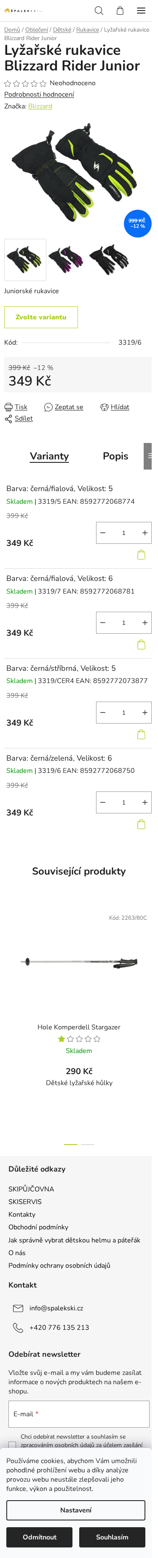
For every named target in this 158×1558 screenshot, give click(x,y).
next (149, 960)
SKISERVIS (25, 1202)
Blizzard (40, 106)
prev (9, 960)
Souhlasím (112, 1537)
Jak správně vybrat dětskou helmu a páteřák (74, 1240)
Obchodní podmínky (38, 1227)
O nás (17, 1253)
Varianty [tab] (49, 456)
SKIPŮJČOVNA (31, 1189)
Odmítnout (39, 1537)
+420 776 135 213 (59, 1327)
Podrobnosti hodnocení (39, 94)
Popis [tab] (116, 456)
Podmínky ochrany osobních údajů (59, 1265)
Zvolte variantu (41, 317)
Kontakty (21, 1214)
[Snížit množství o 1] (102, 532)
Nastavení (75, 1510)
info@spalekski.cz (56, 1308)
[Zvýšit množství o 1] (145, 532)
